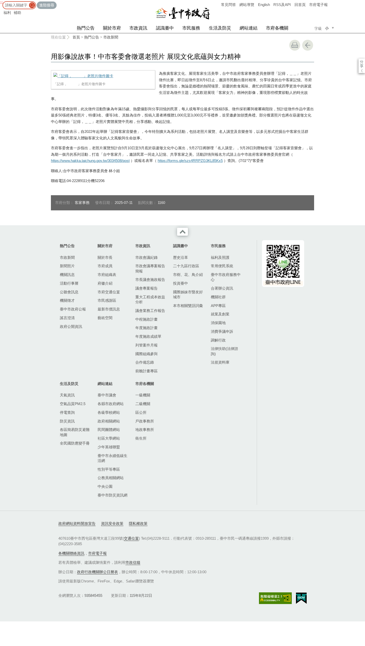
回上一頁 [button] (307, 45)
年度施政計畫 (146, 328)
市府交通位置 (109, 292)
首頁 (76, 37)
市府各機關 (277, 28)
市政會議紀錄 (146, 257)
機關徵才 (67, 300)
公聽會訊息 (69, 292)
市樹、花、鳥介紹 (188, 274)
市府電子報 (318, 4)
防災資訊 (67, 421)
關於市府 (112, 28)
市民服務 (191, 28)
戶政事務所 (144, 421)
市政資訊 (138, 28)
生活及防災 (220, 28)
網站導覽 (246, 4)
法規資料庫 (220, 362)
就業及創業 (220, 314)
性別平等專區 (109, 469)
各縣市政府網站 (111, 404)
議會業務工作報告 (150, 310)
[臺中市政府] (182, 13)
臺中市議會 (107, 395)
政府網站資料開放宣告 (77, 523)
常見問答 (228, 4)
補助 (17, 12)
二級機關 (142, 404)
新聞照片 (67, 266)
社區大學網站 (109, 438)
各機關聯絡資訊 (71, 553)
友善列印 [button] (294, 45)
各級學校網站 (109, 412)
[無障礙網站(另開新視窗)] (275, 598)
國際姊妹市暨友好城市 (188, 294)
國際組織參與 (146, 354)
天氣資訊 (67, 395)
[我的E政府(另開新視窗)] (301, 598)
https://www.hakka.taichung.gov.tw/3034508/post (90, 160)
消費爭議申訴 (222, 331)
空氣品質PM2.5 (72, 404)
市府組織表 (107, 274)
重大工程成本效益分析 (150, 299)
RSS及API (282, 4)
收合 (182, 232)
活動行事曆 (69, 283)
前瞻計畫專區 (146, 371)
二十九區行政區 (186, 266)
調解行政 (218, 340)
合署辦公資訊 (222, 288)
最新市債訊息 (109, 309)
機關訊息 (67, 274)
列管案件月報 (146, 345)
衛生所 (140, 438)
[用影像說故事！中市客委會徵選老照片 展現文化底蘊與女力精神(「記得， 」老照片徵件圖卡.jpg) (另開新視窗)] (103, 76)
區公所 (140, 412)
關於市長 (105, 257)
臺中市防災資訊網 (112, 495)
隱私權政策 (138, 523)
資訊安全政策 (112, 523)
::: (1, 2)
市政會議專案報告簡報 (150, 268)
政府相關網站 (109, 421)
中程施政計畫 (146, 319)
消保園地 (218, 323)
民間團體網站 (109, 429)
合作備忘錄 (144, 362)
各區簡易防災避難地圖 (75, 432)
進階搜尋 (46, 5)
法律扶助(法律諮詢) (224, 351)
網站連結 (248, 28)
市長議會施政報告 (150, 279)
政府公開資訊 (71, 326)
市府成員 (105, 266)
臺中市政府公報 (73, 309)
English (264, 4)
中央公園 (105, 486)
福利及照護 (220, 257)
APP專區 (218, 306)
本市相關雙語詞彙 (188, 306)
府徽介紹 (105, 283)
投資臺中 (180, 283)
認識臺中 (165, 28)
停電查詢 (67, 412)
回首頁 (300, 4)
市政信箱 (132, 562)
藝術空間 (105, 318)
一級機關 (142, 395)
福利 (7, 12)
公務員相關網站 (111, 478)
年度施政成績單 (148, 336)
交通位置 (131, 538)
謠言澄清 (67, 318)
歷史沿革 (180, 257)
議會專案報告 (146, 288)
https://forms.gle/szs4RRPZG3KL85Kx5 (190, 160)
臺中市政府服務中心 (226, 277)
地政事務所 (144, 429)
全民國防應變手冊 (75, 443)
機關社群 (218, 297)
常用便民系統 (222, 266)
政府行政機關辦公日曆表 (97, 572)
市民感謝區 (107, 300)
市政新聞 (110, 37)
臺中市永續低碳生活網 (112, 458)
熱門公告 (86, 28)
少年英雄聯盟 (109, 447)
